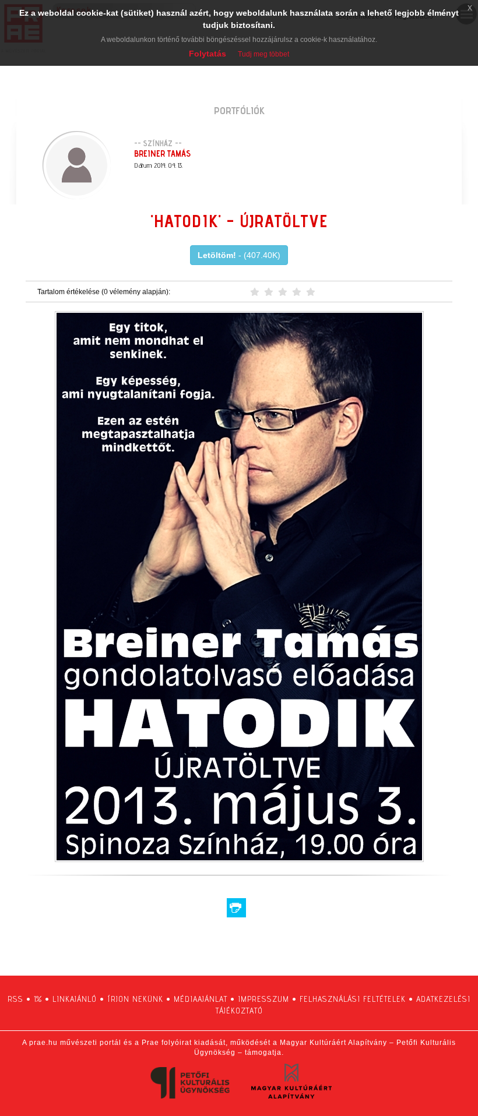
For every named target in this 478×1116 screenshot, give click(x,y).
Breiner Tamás (162, 153)
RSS (15, 999)
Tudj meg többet (263, 54)
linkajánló (74, 999)
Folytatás (207, 53)
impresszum (263, 999)
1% (38, 999)
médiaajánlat (200, 999)
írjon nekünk (135, 999)
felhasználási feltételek (353, 999)
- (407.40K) (239, 255)
